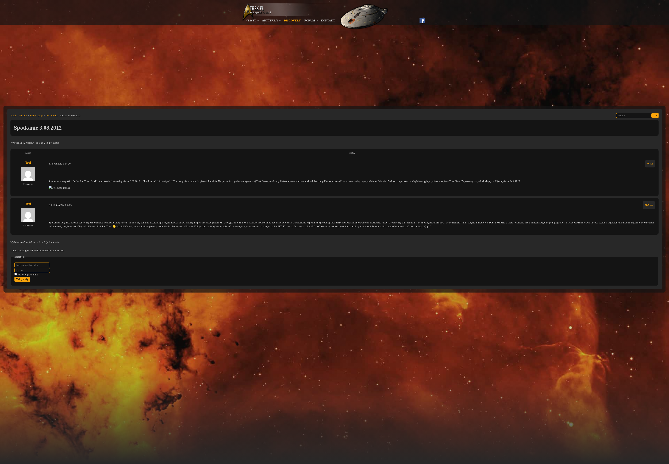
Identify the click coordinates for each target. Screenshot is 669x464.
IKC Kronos (52, 115)
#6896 (650, 163)
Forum (309, 20)
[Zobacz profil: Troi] (28, 174)
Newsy (251, 20)
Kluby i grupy (37, 115)
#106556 (649, 205)
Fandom (23, 115)
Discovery (292, 20)
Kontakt (328, 20)
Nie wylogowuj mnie (27, 274)
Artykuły (270, 20)
